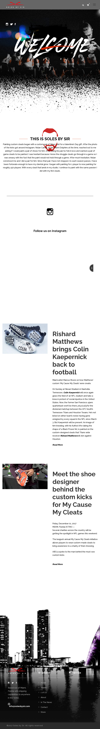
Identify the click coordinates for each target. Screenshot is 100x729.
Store (43, 712)
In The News (46, 702)
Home (43, 683)
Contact (44, 707)
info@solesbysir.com (19, 706)
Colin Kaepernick (71, 392)
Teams (44, 688)
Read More (57, 445)
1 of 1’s (44, 692)
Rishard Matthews (68, 436)
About (43, 697)
